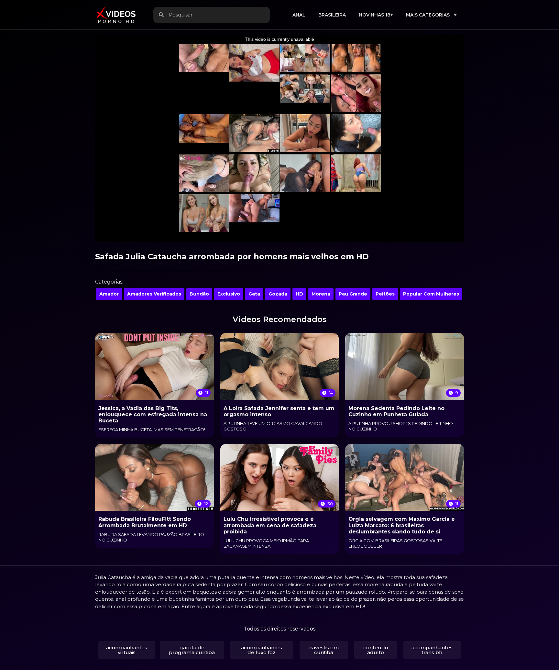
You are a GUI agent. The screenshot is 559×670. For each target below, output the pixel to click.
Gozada (278, 294)
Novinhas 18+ (376, 15)
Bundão (199, 294)
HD (299, 294)
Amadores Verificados (154, 294)
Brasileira (332, 15)
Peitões (385, 294)
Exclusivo (228, 294)
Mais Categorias (428, 15)
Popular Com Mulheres (431, 294)
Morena (321, 294)
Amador (109, 294)
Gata (254, 294)
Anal (298, 15)
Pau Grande (353, 294)
